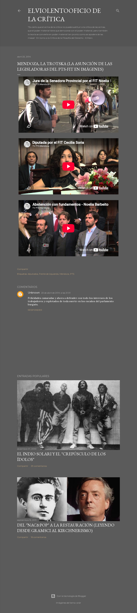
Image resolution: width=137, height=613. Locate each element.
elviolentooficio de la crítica (64, 14)
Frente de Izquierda (49, 274)
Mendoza (64, 274)
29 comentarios (39, 466)
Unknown (34, 292)
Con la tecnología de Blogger (71, 596)
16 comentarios (38, 537)
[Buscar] (118, 9)
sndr (79, 602)
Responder (35, 310)
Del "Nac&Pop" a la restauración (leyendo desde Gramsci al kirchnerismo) (65, 527)
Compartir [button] (22, 269)
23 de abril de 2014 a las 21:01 (55, 292)
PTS (72, 274)
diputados (33, 274)
